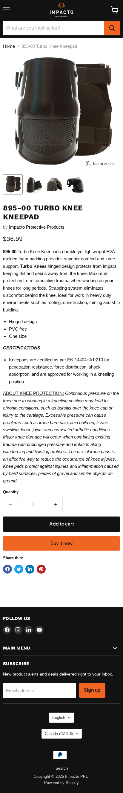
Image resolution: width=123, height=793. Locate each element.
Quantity (11, 492)
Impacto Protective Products (36, 227)
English (58, 717)
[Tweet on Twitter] (18, 569)
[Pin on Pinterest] (41, 569)
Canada (59, 733)
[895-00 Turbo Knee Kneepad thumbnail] (12, 184)
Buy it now (61, 543)
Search (62, 768)
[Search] (112, 28)
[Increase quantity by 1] (55, 504)
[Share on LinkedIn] (29, 569)
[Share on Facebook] (7, 569)
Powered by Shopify (61, 782)
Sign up (92, 690)
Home (9, 46)
